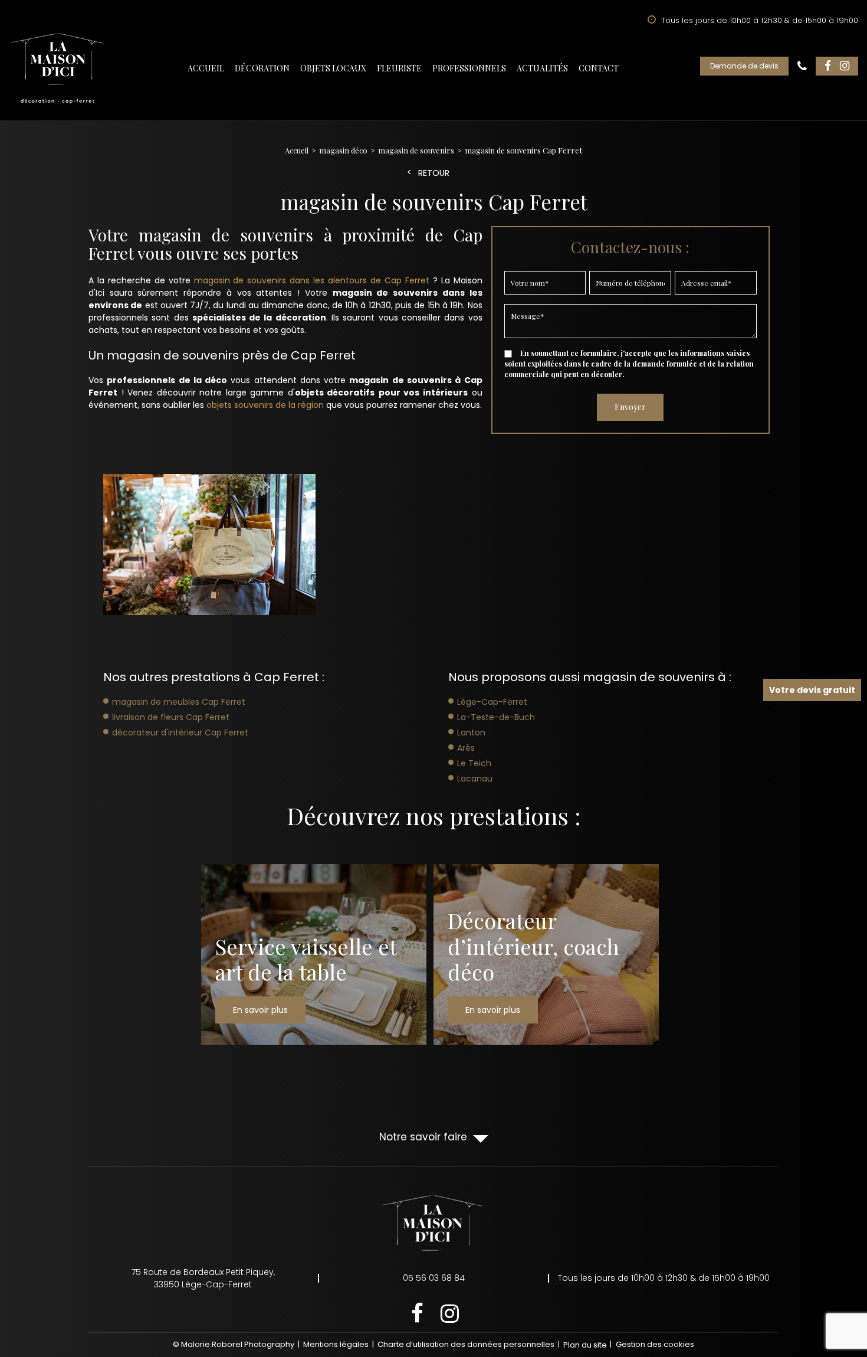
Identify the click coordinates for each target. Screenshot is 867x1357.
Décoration (262, 68)
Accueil (206, 68)
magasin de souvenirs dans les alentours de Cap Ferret (311, 280)
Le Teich (474, 763)
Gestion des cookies (655, 1344)
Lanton (471, 732)
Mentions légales (336, 1344)
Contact (599, 68)
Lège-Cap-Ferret (492, 702)
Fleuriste (399, 68)
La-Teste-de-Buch (496, 717)
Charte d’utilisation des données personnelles (465, 1344)
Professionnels (469, 68)
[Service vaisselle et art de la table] (313, 954)
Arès (466, 748)
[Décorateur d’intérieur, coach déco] (546, 954)
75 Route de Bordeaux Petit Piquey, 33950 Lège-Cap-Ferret (203, 1278)
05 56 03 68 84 (802, 66)
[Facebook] (828, 66)
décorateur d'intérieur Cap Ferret (180, 732)
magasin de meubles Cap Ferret (178, 702)
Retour (433, 173)
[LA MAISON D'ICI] (58, 68)
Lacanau (474, 778)
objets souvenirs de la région (265, 405)
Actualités (542, 68)
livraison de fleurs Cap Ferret (170, 717)
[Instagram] (844, 66)
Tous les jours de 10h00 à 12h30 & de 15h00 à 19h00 (664, 1278)
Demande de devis (744, 66)
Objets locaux (333, 68)
